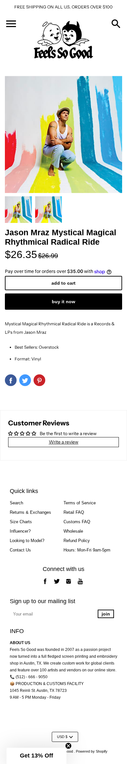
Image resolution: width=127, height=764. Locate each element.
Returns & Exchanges (30, 512)
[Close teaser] (68, 746)
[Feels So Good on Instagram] (68, 584)
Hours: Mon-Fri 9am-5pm (87, 550)
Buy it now (63, 301)
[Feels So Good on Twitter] (56, 584)
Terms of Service (80, 502)
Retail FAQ (74, 512)
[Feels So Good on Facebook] (45, 584)
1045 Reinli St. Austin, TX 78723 (38, 690)
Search (16, 502)
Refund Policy (77, 540)
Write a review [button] (63, 442)
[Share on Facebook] (11, 380)
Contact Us (20, 550)
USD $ (62, 737)
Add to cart (63, 283)
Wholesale (73, 531)
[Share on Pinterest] (39, 380)
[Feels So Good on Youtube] (80, 584)
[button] (36, 756)
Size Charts (21, 521)
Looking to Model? (27, 540)
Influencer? (20, 531)
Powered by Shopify (91, 751)
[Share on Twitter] (25, 380)
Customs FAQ (77, 521)
